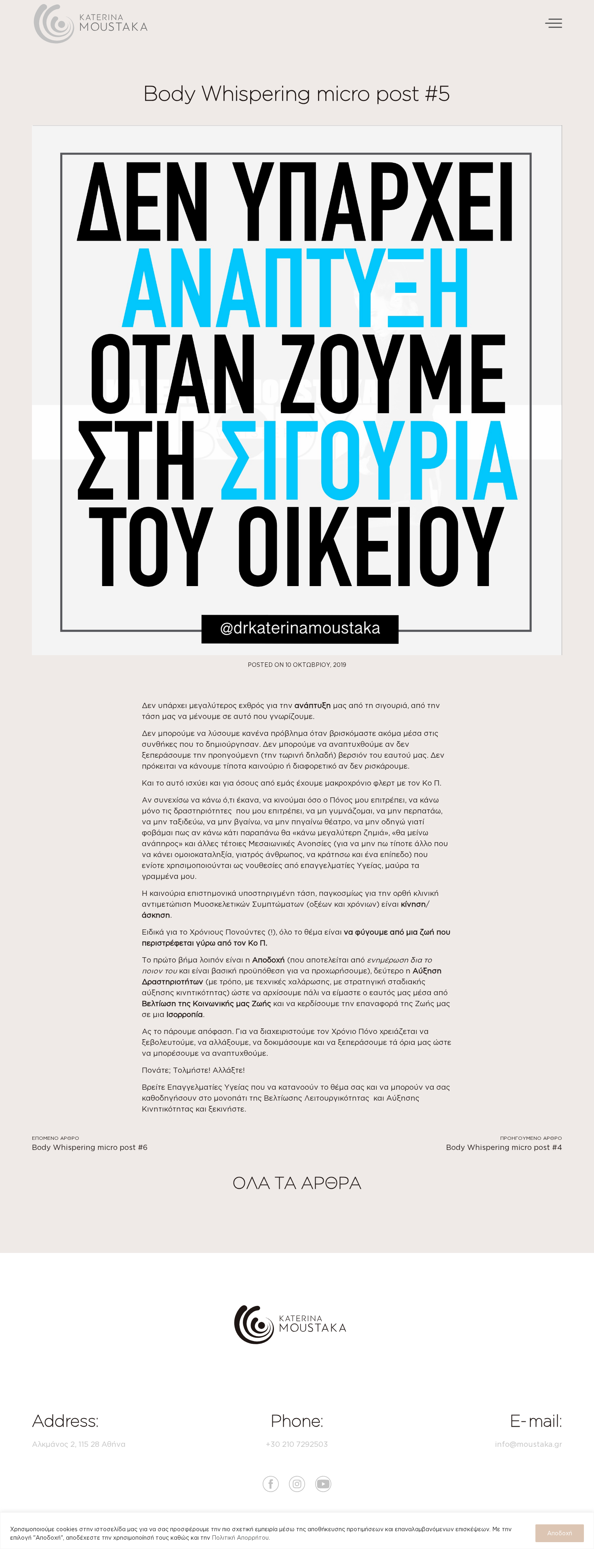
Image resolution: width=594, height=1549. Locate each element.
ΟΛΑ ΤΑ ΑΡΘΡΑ (297, 1183)
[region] (297, 1530)
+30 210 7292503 (297, 1444)
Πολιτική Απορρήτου (240, 1537)
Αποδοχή (559, 1533)
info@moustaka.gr (528, 1444)
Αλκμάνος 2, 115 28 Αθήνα (79, 1444)
